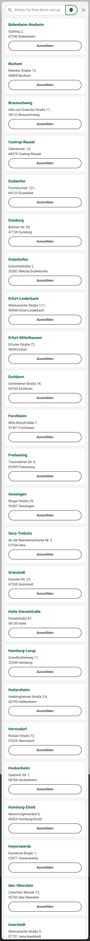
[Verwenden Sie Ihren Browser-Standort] (71, 10)
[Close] (83, 10)
